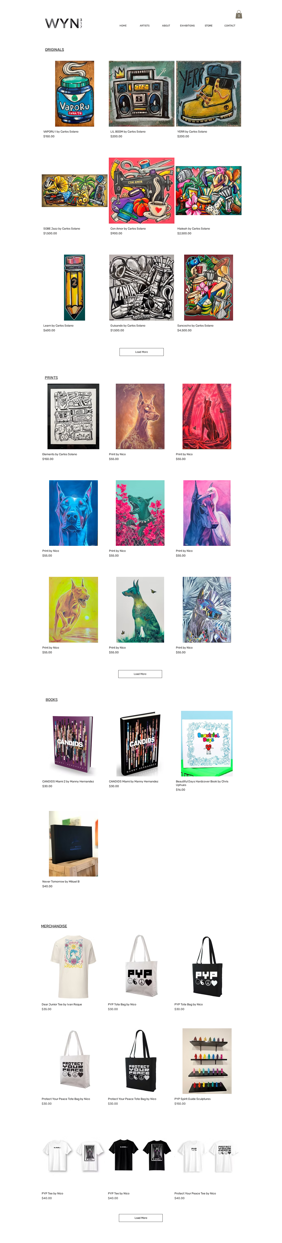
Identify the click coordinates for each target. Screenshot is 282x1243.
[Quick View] (74, 966)
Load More (141, 351)
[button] (238, 14)
